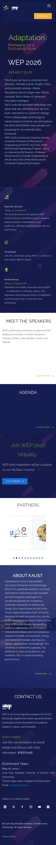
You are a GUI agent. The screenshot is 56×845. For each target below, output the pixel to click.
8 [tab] (33, 558)
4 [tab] (22, 558)
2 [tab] (16, 558)
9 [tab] (36, 558)
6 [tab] (28, 558)
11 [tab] (42, 558)
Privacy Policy (9, 836)
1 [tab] (13, 558)
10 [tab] (39, 558)
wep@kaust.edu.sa (18, 785)
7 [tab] (31, 558)
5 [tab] (25, 558)
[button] (49, 5)
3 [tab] (19, 558)
